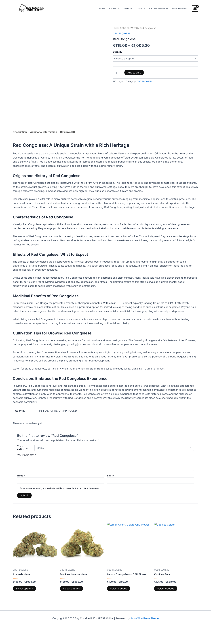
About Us (114, 8)
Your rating (22, 448)
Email (110, 475)
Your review (26, 455)
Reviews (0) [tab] (67, 132)
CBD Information (158, 8)
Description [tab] (20, 132)
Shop (126, 8)
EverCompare (179, 8)
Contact (140, 8)
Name (21, 475)
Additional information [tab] (43, 132)
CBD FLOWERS (129, 28)
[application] (130, 8)
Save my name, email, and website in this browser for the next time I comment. (60, 488)
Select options (24, 588)
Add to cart (134, 72)
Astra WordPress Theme (145, 618)
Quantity (117, 51)
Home (102, 8)
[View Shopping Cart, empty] (195, 8)
